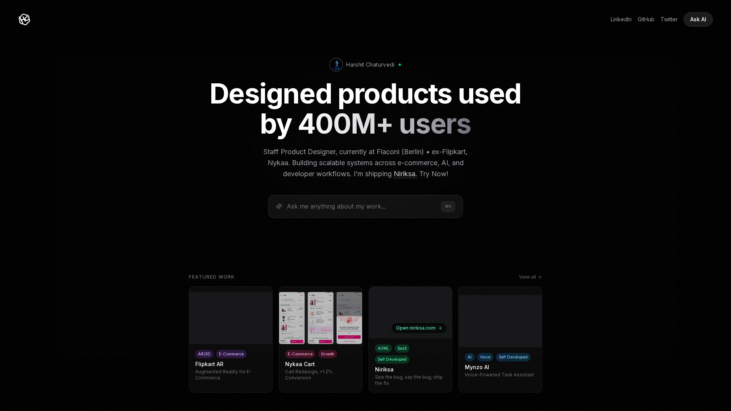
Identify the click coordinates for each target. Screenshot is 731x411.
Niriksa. (405, 174)
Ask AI (698, 19)
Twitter (669, 19)
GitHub (646, 19)
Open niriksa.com (416, 328)
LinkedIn (621, 19)
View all (527, 277)
